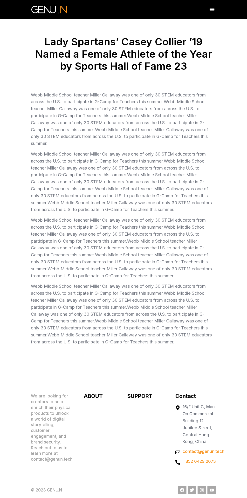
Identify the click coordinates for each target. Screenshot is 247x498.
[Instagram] (202, 490)
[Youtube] (211, 490)
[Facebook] (182, 490)
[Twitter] (192, 490)
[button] (212, 10)
